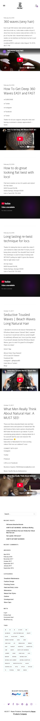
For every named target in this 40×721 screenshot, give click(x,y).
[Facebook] (13, 704)
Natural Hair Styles (10, 593)
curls (18, 639)
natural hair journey (10, 660)
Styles (23, 666)
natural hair (23, 656)
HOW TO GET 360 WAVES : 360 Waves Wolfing (19, 527)
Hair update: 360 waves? (13, 536)
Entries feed (7, 615)
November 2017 (8, 559)
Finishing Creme (9, 584)
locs (29, 653)
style (16, 666)
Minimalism (7, 590)
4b (10, 629)
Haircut (13, 646)
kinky (14, 653)
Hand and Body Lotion (11, 587)
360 (26, 629)
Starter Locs (8, 666)
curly (24, 639)
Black (6, 636)
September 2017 (9, 563)
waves (25, 670)
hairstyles (29, 646)
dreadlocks (22, 643)
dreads (30, 643)
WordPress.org (8, 619)
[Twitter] (9, 704)
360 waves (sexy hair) (19, 21)
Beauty (29, 633)
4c (14, 629)
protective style (17, 663)
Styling (30, 666)
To (5, 670)
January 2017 (8, 566)
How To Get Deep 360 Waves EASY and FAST (19, 91)
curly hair (7, 643)
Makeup (7, 656)
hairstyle (20, 646)
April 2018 (7, 554)
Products (7, 663)
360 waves (7, 633)
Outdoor (6, 596)
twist (18, 670)
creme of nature (9, 639)
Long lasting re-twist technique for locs (18, 238)
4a (5, 629)
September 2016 (9, 568)
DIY (14, 643)
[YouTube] (27, 704)
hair (6, 646)
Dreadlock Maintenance (11, 578)
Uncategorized (8, 599)
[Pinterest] (22, 704)
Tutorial (11, 670)
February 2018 (8, 556)
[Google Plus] (18, 704)
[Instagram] (31, 704)
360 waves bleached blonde (14, 524)
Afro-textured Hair (18, 633)
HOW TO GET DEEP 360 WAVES (15, 539)
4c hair (20, 629)
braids (22, 636)
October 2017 (8, 561)
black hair (14, 636)
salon (27, 663)
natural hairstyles (25, 660)
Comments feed (8, 617)
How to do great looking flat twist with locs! (19, 172)
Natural (14, 656)
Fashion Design (9, 581)
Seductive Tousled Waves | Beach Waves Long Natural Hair (19, 319)
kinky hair (21, 653)
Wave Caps (7, 602)
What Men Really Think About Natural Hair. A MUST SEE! (20, 413)
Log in (5, 612)
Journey (7, 653)
